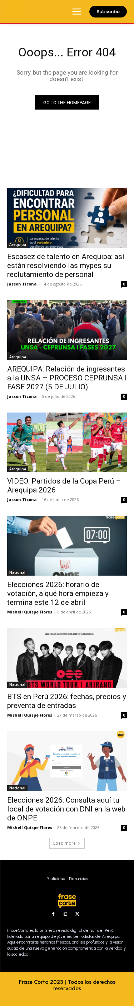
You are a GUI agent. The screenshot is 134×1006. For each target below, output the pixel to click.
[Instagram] (65, 914)
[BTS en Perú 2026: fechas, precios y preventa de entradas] (67, 658)
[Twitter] (77, 914)
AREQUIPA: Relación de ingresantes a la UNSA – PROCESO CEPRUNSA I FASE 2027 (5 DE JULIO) (67, 378)
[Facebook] (53, 914)
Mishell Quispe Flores (29, 612)
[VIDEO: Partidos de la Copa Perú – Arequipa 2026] (67, 442)
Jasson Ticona (22, 284)
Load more (64, 843)
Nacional (17, 572)
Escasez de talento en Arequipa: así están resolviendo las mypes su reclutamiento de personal (65, 265)
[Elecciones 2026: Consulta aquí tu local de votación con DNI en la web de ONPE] (67, 761)
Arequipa (17, 244)
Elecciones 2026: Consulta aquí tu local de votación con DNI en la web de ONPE (66, 809)
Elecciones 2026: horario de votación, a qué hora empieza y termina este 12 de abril (58, 593)
